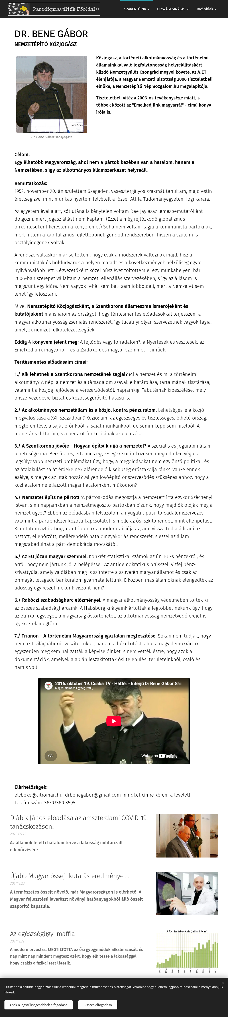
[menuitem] (136, 9)
